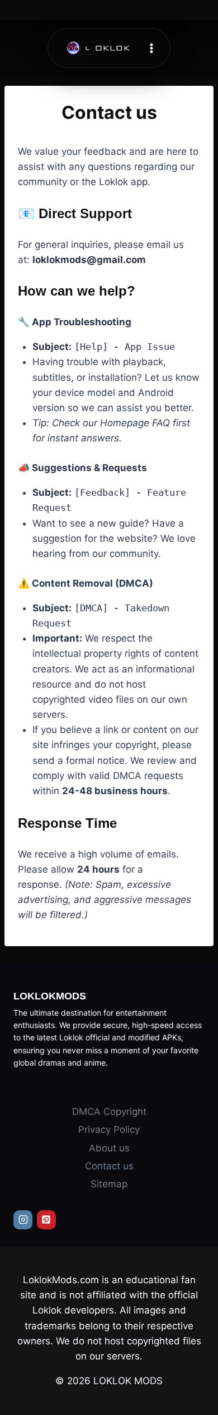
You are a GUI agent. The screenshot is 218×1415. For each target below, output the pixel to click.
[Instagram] (22, 1219)
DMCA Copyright (109, 1111)
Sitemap (109, 1184)
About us (109, 1148)
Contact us (109, 1166)
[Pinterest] (46, 1219)
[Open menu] (151, 48)
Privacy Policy (109, 1129)
